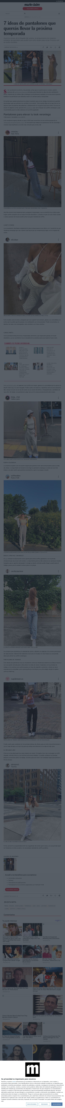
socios (14, 1081)
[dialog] (32, 1084)
